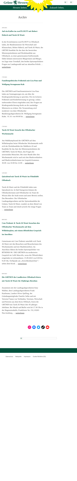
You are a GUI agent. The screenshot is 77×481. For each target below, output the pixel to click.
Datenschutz (9, 356)
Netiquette (18, 356)
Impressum (27, 356)
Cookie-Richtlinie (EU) (39, 356)
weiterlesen (6, 67)
